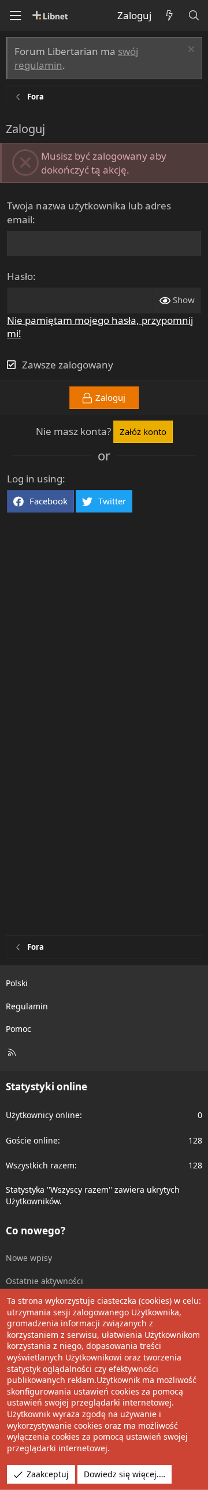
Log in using (34, 478)
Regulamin (27, 1006)
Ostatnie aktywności (44, 1280)
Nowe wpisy (29, 1257)
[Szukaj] (193, 15)
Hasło (20, 276)
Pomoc (18, 1028)
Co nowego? (35, 1230)
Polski (17, 983)
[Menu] (15, 16)
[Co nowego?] (169, 15)
